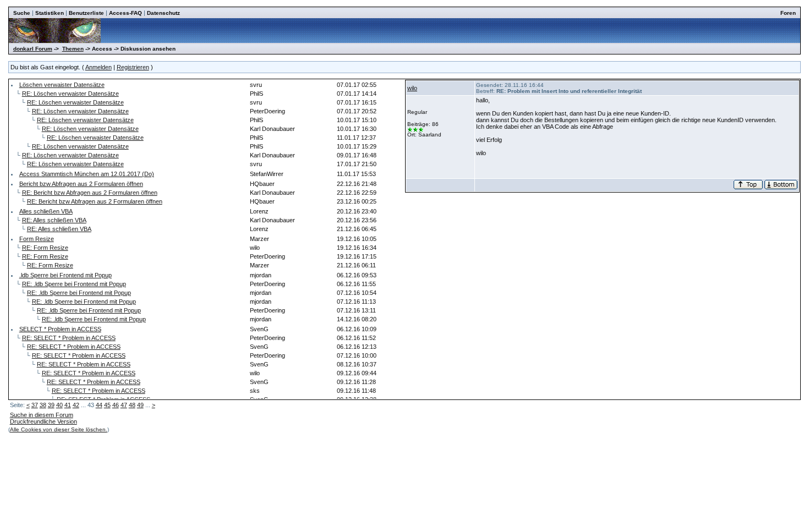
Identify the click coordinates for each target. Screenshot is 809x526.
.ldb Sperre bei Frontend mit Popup (65, 275)
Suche (21, 13)
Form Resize (36, 238)
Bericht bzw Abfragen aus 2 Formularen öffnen (81, 183)
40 (59, 405)
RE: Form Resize (45, 247)
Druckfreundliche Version (43, 421)
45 (107, 405)
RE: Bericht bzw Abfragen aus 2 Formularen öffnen (89, 192)
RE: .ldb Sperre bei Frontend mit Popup (74, 284)
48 (132, 405)
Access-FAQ (125, 13)
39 (51, 405)
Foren (788, 13)
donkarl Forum (32, 49)
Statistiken (49, 13)
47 (124, 405)
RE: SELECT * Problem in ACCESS (69, 338)
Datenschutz (163, 13)
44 (99, 405)
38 (43, 405)
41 (67, 405)
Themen (73, 49)
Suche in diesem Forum (41, 415)
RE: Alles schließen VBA (54, 220)
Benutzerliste (86, 13)
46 (115, 405)
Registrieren (133, 67)
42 (76, 405)
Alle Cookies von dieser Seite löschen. (58, 429)
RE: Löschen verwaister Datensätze (70, 93)
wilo (412, 88)
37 (34, 405)
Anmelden (98, 67)
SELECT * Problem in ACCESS (60, 329)
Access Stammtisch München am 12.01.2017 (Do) (86, 174)
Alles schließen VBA (46, 211)
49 (140, 405)
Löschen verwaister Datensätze (62, 84)
